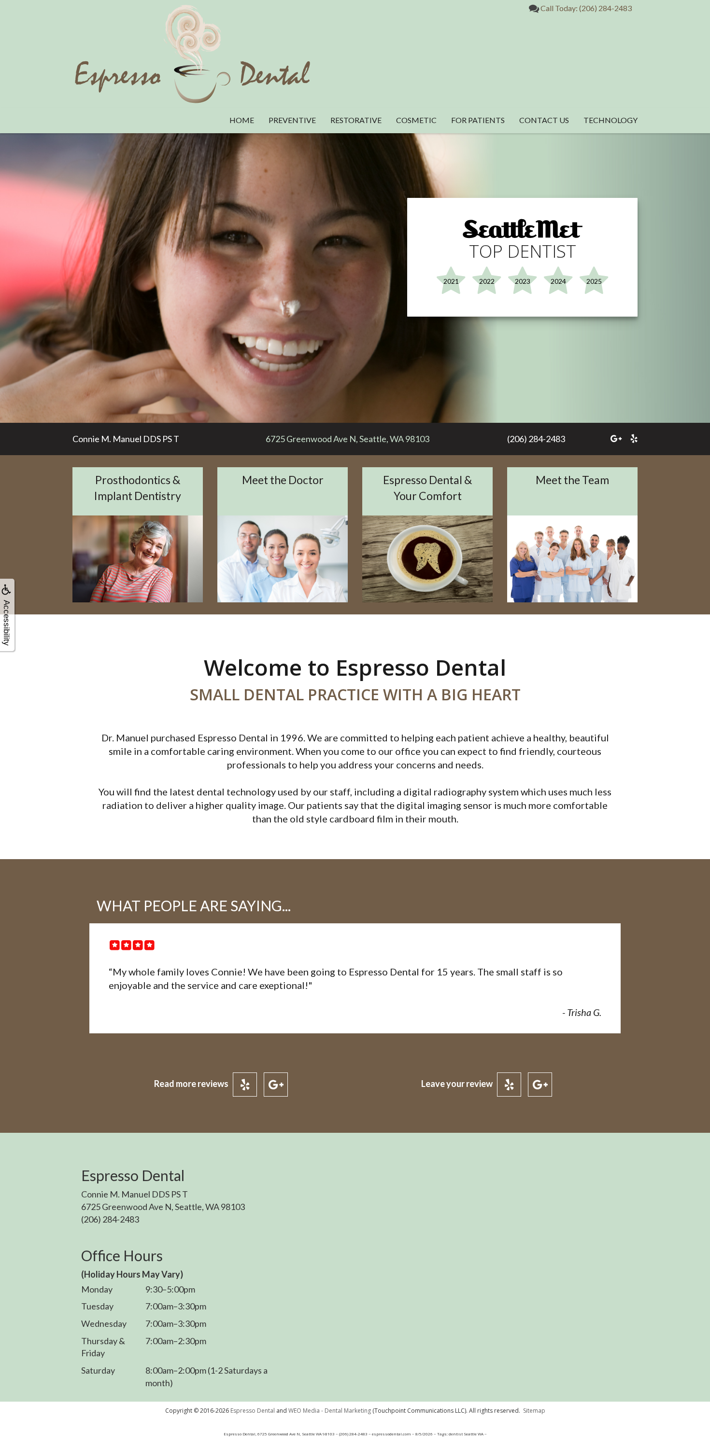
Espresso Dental (252, 1410)
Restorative (356, 120)
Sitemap (534, 1410)
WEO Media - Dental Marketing (329, 1410)
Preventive (292, 120)
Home (241, 120)
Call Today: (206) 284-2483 (585, 8)
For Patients (478, 120)
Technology (610, 120)
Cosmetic (416, 120)
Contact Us (544, 120)
